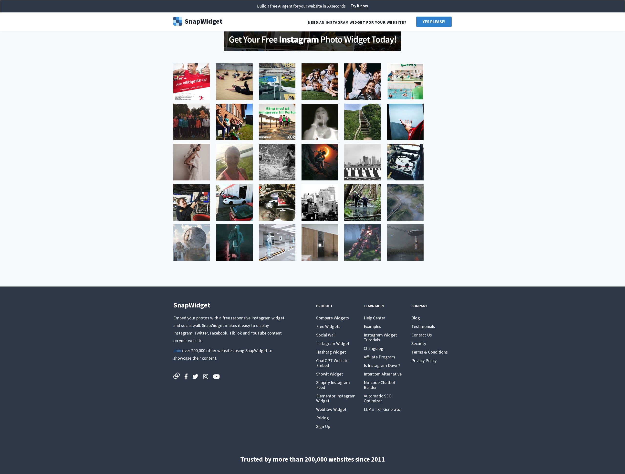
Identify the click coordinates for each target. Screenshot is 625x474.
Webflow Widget (331, 409)
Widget (203, 21)
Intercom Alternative (383, 374)
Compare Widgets (332, 318)
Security (418, 343)
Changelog (373, 348)
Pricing (322, 418)
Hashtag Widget (331, 352)
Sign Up (323, 426)
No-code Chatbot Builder (380, 385)
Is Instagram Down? (382, 365)
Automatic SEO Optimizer (378, 398)
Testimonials (423, 326)
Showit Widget (329, 374)
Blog (415, 318)
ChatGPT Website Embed (332, 363)
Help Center (374, 318)
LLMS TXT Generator (383, 409)
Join (177, 350)
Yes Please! (434, 21)
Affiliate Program (379, 357)
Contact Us (421, 335)
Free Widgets (328, 326)
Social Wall (325, 335)
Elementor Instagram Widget (335, 398)
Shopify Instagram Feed (333, 385)
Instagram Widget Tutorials (380, 337)
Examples (372, 326)
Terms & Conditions (429, 352)
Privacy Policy (424, 360)
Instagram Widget (332, 343)
